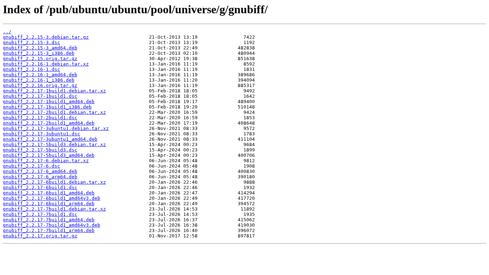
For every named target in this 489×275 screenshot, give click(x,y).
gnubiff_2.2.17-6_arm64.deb (40, 176)
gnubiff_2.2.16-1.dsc (31, 69)
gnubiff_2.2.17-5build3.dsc (40, 150)
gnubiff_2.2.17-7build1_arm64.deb (49, 230)
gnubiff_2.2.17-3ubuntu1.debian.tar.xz (56, 128)
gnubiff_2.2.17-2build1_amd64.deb (49, 123)
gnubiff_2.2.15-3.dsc (31, 42)
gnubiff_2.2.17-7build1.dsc (40, 214)
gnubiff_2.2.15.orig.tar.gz (40, 58)
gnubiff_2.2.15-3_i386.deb (38, 53)
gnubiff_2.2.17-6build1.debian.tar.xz (54, 182)
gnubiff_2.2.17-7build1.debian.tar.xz (54, 209)
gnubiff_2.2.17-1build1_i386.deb (47, 107)
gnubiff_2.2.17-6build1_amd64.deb (49, 193)
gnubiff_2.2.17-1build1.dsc (40, 96)
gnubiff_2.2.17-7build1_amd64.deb (49, 219)
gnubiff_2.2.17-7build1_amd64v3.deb (51, 225)
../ (7, 31)
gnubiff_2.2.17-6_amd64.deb (40, 171)
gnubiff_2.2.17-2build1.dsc (40, 117)
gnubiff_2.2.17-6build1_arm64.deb (49, 203)
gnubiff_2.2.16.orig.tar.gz (40, 85)
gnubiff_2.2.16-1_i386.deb (38, 80)
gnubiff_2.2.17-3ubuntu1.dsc (41, 133)
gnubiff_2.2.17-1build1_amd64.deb (49, 101)
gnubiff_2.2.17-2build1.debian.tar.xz (54, 112)
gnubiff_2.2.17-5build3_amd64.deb (49, 155)
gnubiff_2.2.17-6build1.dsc (40, 187)
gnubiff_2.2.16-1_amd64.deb (40, 74)
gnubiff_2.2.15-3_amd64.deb (40, 47)
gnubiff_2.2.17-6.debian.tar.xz (46, 160)
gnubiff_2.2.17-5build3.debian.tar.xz (54, 144)
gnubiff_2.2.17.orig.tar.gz (40, 235)
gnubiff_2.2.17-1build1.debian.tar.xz (54, 90)
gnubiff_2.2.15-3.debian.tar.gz (46, 37)
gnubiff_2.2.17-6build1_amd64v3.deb (51, 198)
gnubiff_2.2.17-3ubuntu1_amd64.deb (50, 139)
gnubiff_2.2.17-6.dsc (31, 166)
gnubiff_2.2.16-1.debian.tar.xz (46, 64)
